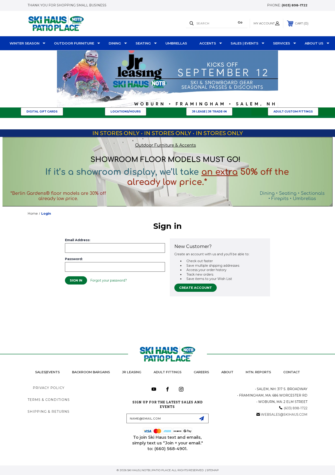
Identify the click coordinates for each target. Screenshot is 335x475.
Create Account (195, 288)
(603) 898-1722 (294, 5)
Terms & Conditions (49, 400)
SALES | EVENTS (244, 43)
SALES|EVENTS (47, 372)
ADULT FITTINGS (167, 372)
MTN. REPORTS (258, 372)
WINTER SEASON (24, 43)
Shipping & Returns (49, 412)
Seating (143, 43)
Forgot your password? (108, 280)
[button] (168, 78)
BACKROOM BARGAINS (91, 372)
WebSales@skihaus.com (284, 414)
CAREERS (201, 372)
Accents (207, 43)
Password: (74, 259)
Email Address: (77, 240)
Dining (115, 43)
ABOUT (227, 372)
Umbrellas (176, 43)
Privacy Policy (48, 388)
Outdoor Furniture (74, 43)
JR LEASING (131, 372)
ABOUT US (314, 43)
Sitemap (212, 470)
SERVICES (281, 43)
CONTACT (291, 372)
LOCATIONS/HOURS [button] (126, 111)
